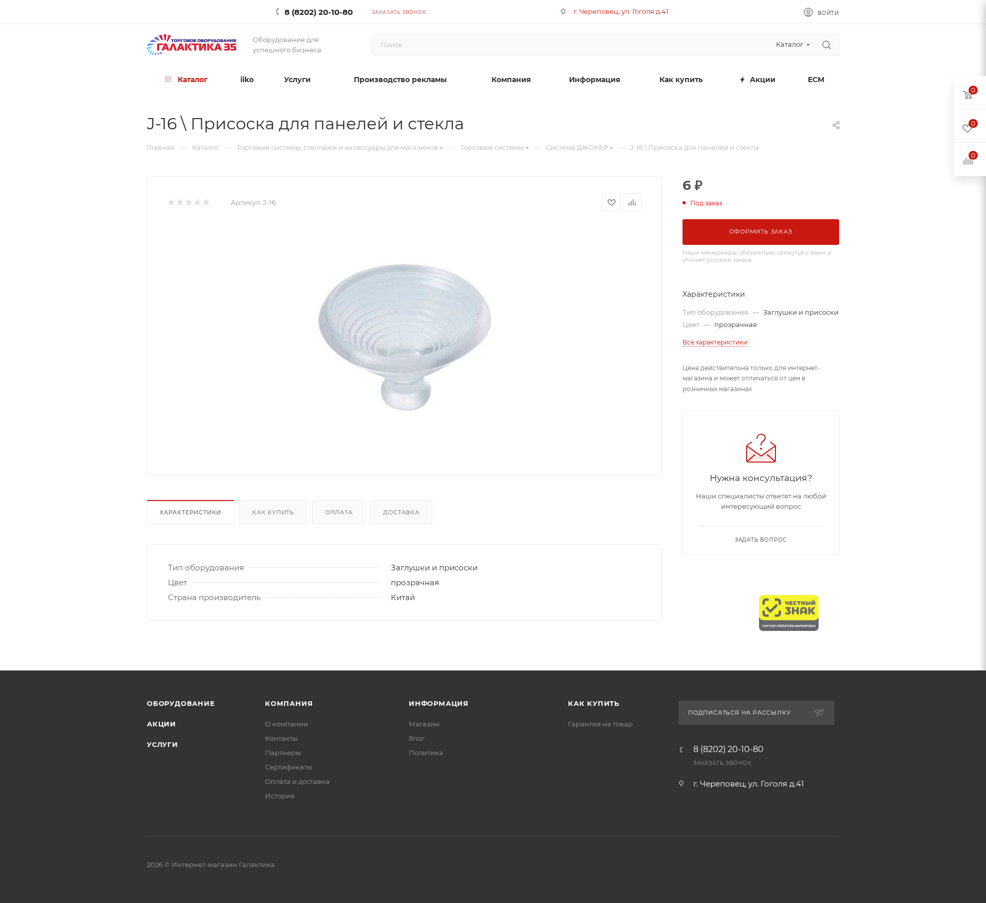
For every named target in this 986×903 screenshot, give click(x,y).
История (280, 796)
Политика (426, 752)
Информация (439, 703)
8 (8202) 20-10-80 (319, 12)
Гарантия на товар (600, 724)
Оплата (339, 512)
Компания (289, 703)
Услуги (162, 744)
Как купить (273, 512)
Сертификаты (288, 767)
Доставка (401, 512)
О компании (286, 724)
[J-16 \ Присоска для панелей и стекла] (404, 339)
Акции (161, 724)
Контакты (281, 738)
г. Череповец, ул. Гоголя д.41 (621, 11)
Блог (417, 738)
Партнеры (283, 752)
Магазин (424, 724)
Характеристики (190, 512)
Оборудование (181, 703)
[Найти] (826, 44)
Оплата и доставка (297, 781)
